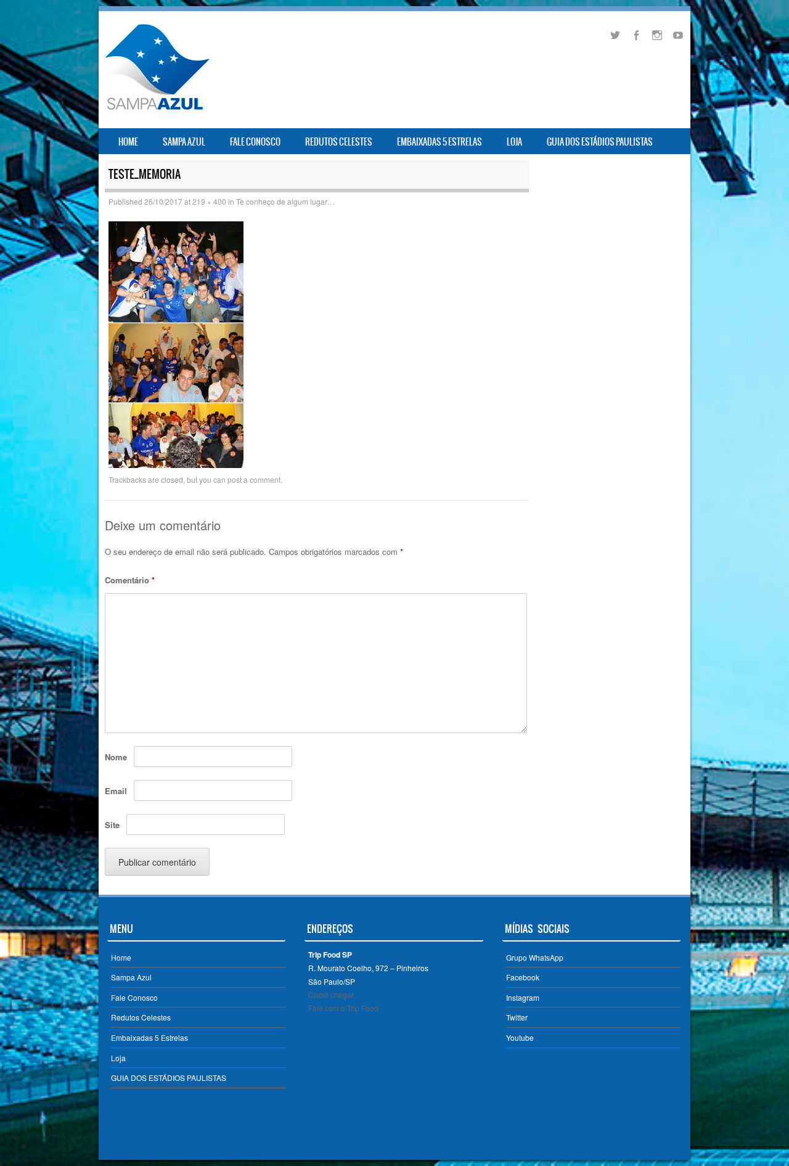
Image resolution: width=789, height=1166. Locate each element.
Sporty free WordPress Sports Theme (356, 1138)
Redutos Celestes (338, 142)
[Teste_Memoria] (175, 464)
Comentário (130, 580)
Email (116, 791)
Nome (116, 757)
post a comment (253, 479)
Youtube (520, 1037)
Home (128, 142)
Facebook (522, 977)
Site (112, 825)
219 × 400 (209, 201)
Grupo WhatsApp (534, 957)
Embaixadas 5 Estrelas (439, 142)
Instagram (522, 997)
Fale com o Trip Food (343, 1008)
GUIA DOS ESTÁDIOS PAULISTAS (600, 142)
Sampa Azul (184, 142)
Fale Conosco (255, 142)
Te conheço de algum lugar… (285, 201)
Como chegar (331, 994)
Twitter (517, 1017)
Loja (514, 142)
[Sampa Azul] (156, 110)
